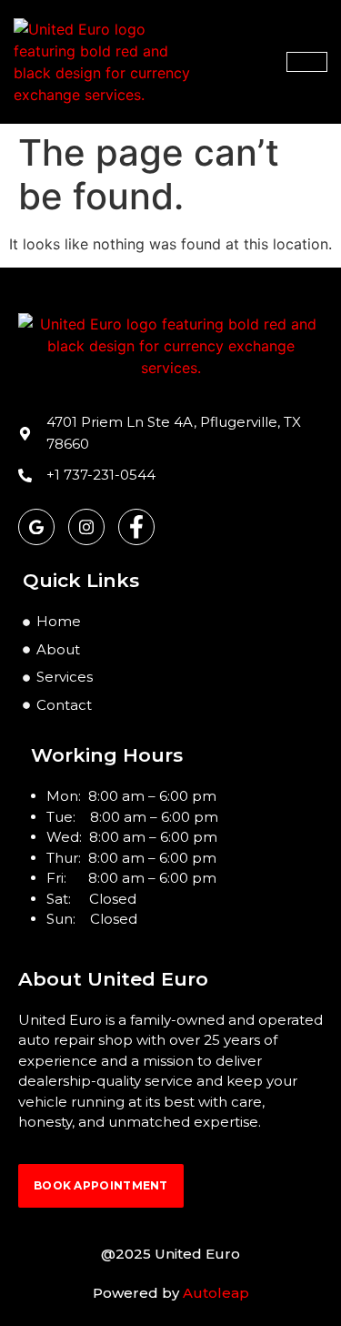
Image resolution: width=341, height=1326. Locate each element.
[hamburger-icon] (306, 62)
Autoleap (216, 1292)
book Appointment (101, 1185)
